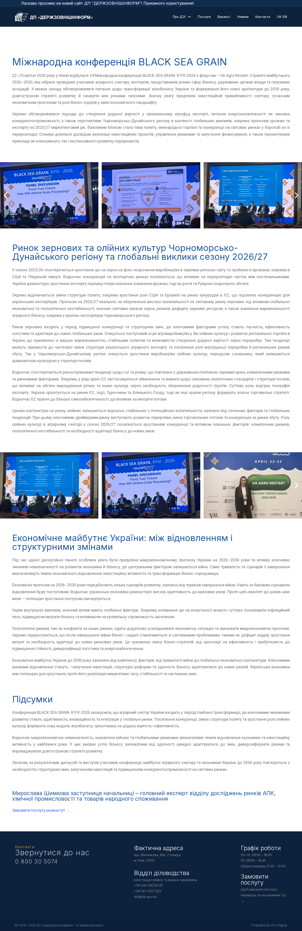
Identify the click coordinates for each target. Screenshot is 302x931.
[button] (142, 224)
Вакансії (223, 17)
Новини (242, 17)
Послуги (204, 17)
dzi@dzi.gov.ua (145, 897)
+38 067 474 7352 (147, 891)
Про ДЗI (178, 17)
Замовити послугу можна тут (39, 810)
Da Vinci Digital (276, 925)
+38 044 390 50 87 (148, 885)
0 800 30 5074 (36, 861)
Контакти (262, 17)
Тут (283, 895)
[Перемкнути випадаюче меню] (189, 16)
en (285, 17)
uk (279, 17)
